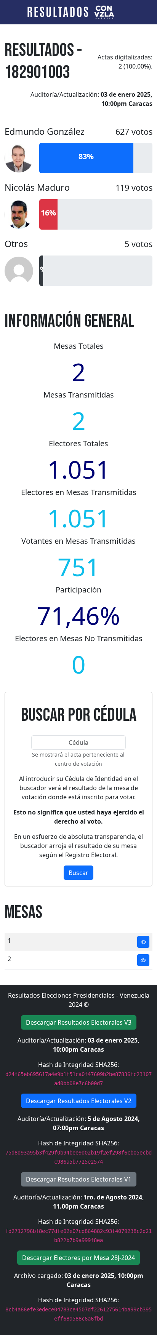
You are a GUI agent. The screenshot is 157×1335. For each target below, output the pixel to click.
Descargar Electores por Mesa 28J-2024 (78, 1258)
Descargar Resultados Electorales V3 (78, 1022)
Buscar (78, 873)
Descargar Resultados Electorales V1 (78, 1179)
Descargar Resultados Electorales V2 (78, 1101)
